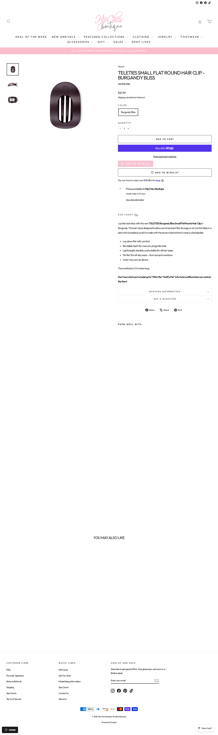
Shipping (121, 97)
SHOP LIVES (141, 41)
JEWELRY (166, 36)
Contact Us (63, 693)
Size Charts (11, 693)
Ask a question (165, 299)
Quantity (125, 123)
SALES (118, 41)
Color (122, 105)
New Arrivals (64, 36)
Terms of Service (13, 699)
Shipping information (165, 291)
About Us (63, 699)
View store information (135, 199)
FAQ (8, 669)
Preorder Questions (15, 675)
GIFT (102, 41)
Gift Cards (63, 669)
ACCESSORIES (78, 41)
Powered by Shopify (109, 722)
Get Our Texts (65, 675)
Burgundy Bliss (128, 112)
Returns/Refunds (13, 681)
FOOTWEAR (190, 36)
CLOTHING (141, 36)
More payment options (164, 156)
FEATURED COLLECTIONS (105, 36)
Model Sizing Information (70, 681)
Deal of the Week (31, 36)
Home (121, 66)
